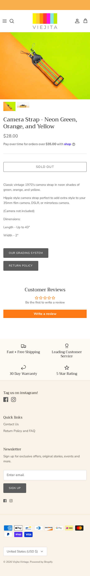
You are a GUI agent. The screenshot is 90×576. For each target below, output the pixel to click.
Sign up (15, 488)
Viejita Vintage (21, 562)
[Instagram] (13, 399)
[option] (45, 66)
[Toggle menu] (4, 21)
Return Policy (21, 266)
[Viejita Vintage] (45, 21)
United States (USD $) (22, 551)
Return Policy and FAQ (19, 431)
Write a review (45, 314)
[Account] (76, 21)
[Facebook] (5, 399)
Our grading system (26, 253)
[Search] (13, 21)
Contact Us (11, 424)
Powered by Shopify (41, 562)
